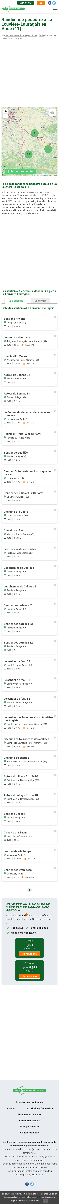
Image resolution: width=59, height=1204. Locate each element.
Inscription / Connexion (39, 1108)
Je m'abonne (29, 953)
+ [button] (6, 111)
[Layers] (52, 112)
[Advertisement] (29, 74)
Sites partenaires (29, 1126)
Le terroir (40, 300)
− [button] (6, 116)
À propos (25, 3)
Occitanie (32, 35)
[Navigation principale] (55, 9)
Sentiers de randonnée (16, 35)
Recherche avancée (22, 171)
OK (45, 1200)
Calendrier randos (29, 1120)
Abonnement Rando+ (29, 1114)
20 (28, 154)
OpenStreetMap (42, 175)
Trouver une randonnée (29, 1102)
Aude (41, 35)
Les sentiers (15, 300)
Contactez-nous (29, 1132)
